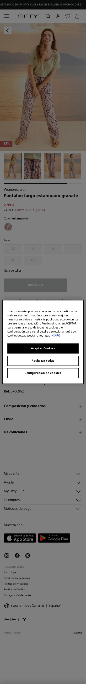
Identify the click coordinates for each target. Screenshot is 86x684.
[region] (43, 342)
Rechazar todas (43, 361)
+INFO (56, 335)
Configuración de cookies (43, 373)
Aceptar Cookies (43, 348)
